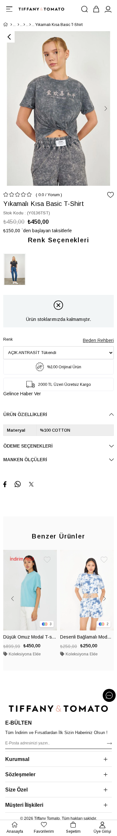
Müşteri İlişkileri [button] (24, 805)
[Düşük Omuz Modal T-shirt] (30, 590)
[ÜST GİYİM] (24, 24)
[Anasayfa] (11, 24)
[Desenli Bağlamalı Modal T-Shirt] (87, 590)
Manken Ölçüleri (25, 459)
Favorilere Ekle (47, 559)
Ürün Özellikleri (25, 414)
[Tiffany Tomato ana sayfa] (58, 708)
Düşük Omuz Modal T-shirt (30, 637)
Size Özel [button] (16, 789)
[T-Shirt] (30, 24)
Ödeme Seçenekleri (28, 446)
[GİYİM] (18, 24)
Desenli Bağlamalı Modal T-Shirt (87, 637)
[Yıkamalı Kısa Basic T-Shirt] (16, 269)
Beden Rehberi (98, 340)
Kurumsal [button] (17, 759)
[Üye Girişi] (108, 9)
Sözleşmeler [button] (20, 774)
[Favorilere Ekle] (110, 195)
